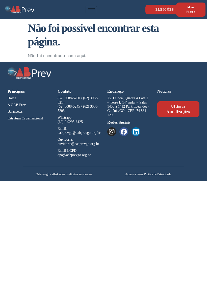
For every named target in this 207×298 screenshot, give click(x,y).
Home (12, 98)
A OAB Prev (17, 105)
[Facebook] (123, 131)
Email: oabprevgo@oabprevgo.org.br (79, 131)
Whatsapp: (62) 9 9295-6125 (70, 120)
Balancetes (15, 111)
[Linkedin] (136, 131)
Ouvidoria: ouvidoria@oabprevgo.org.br (78, 142)
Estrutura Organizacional (25, 118)
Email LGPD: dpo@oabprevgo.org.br (74, 153)
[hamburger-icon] (91, 9)
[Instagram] (111, 131)
